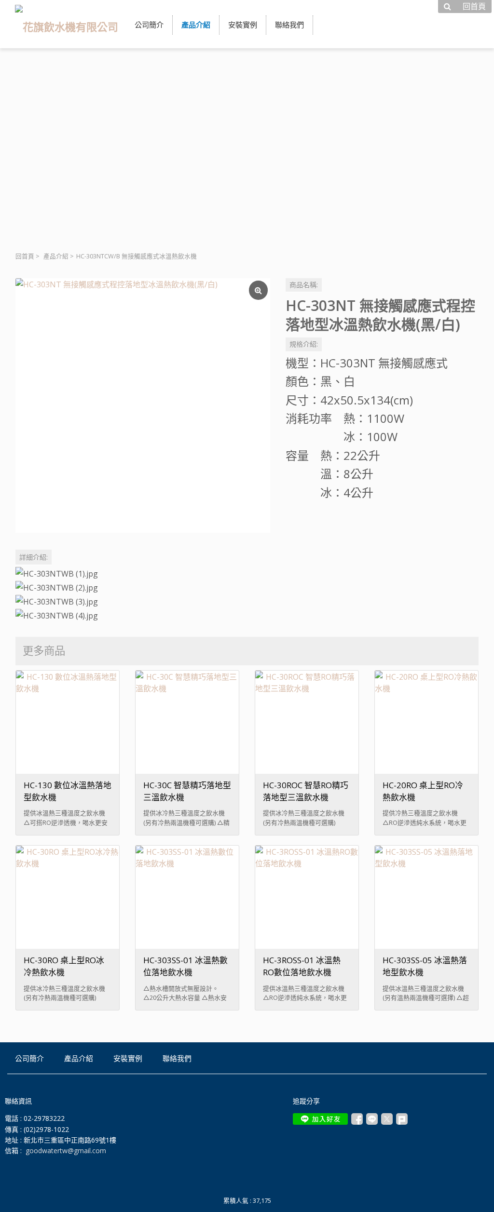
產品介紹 (56, 256)
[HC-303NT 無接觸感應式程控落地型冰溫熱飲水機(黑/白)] (142, 405)
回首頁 (24, 256)
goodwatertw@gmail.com (66, 1150)
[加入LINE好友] (320, 1119)
